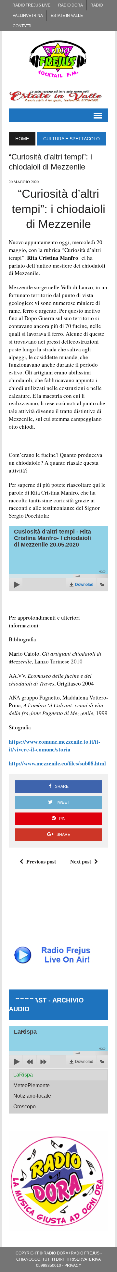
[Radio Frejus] (58, 59)
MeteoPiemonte (31, 1085)
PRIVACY (72, 1265)
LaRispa (23, 1074)
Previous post (41, 861)
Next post (80, 861)
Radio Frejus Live (31, 5)
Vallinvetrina (28, 15)
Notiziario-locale (32, 1096)
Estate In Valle (67, 15)
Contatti (22, 26)
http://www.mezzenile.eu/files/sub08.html (57, 763)
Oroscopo (24, 1106)
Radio (96, 5)
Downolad (84, 584)
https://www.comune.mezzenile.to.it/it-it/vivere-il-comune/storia (54, 745)
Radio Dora (70, 5)
